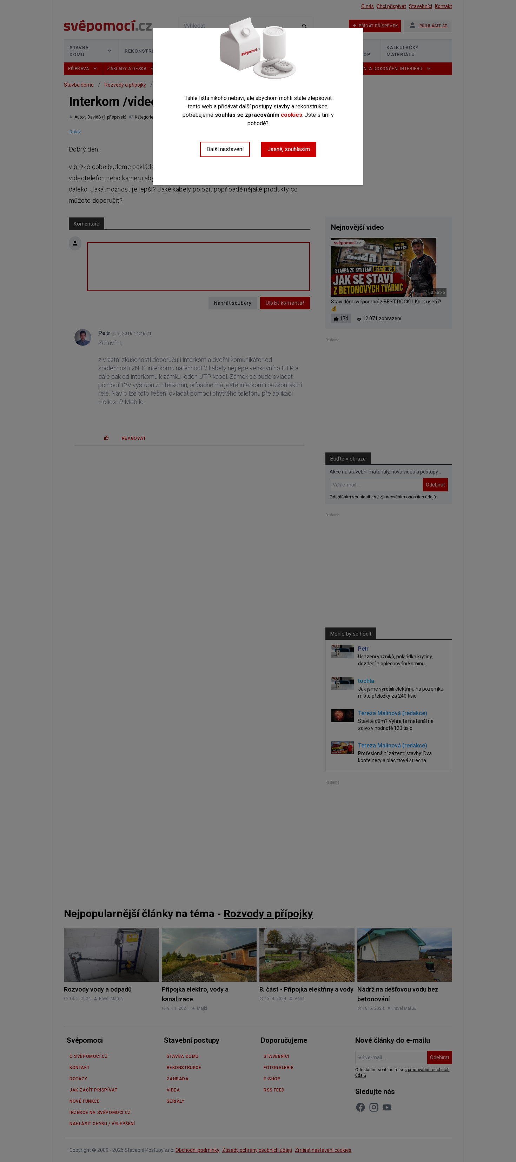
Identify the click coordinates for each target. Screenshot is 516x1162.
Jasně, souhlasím (288, 149)
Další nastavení (225, 149)
